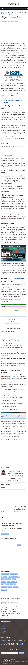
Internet (7, 12)
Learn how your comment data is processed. (20, 509)
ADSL (17, 60)
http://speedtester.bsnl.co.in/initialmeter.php (11, 340)
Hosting (3, 579)
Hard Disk (18, 576)
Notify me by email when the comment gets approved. (11, 529)
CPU (11, 573)
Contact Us (3, 626)
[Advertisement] (13, 33)
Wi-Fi (14, 584)
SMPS (10, 584)
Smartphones (4, 584)
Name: (2, 509)
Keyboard (8, 579)
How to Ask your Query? (6, 630)
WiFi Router (4, 587)
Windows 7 (15, 587)
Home (2, 12)
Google (15, 573)
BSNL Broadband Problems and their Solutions (14, 98)
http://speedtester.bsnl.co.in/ (7, 333)
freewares (12, 378)
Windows (10, 587)
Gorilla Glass (4, 576)
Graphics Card (11, 576)
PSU (15, 581)
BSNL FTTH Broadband (20, 353)
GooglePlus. (21, 644)
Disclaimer (3, 628)
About (2, 624)
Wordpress (4, 589)
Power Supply (10, 581)
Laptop (13, 579)
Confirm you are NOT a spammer (9, 538)
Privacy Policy (4, 632)
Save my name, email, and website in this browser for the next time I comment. (13, 524)
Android (3, 573)
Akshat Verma (7, 21)
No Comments (16, 21)
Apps (8, 573)
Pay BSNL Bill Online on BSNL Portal (12, 439)
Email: (2, 517)
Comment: (3, 487)
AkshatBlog (3, 660)
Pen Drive (4, 581)
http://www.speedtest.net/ (20, 278)
